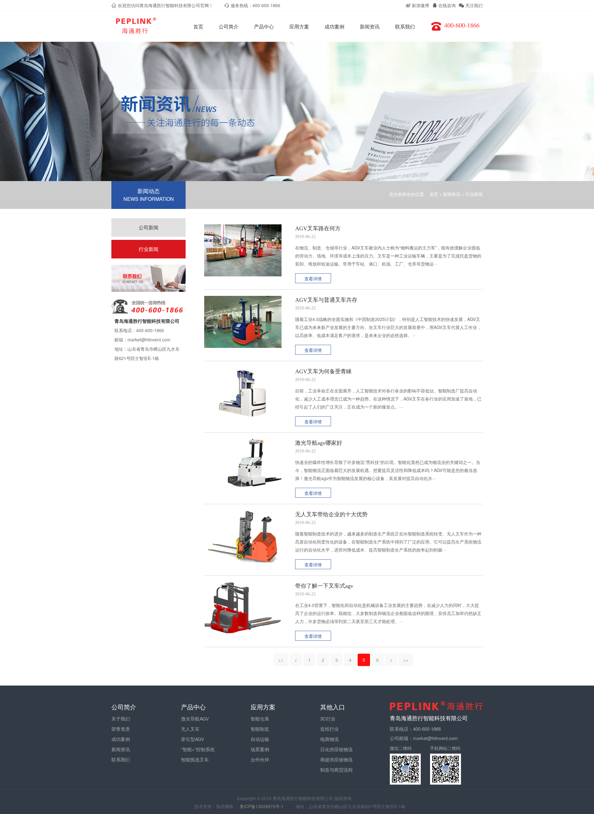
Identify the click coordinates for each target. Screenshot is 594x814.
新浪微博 (420, 5)
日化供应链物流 (336, 749)
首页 (198, 26)
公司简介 (229, 26)
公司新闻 (148, 227)
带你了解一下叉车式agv (324, 586)
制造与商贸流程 (336, 769)
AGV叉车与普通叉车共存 (326, 300)
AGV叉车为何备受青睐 (323, 371)
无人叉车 (190, 728)
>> (405, 660)
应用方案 (299, 26)
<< (280, 660)
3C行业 (327, 718)
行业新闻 (474, 194)
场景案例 (260, 749)
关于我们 (120, 718)
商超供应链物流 (336, 759)
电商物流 (329, 739)
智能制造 (260, 728)
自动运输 (260, 739)
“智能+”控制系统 (198, 749)
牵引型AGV (192, 739)
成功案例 (334, 26)
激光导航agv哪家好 (318, 443)
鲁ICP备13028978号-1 (264, 806)
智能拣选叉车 (195, 759)
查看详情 (313, 278)
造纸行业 (329, 728)
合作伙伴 (260, 759)
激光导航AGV (195, 718)
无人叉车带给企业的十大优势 (331, 514)
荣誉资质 (120, 728)
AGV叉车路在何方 (318, 228)
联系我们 (405, 26)
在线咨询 (446, 5)
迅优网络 (224, 806)
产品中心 (264, 26)
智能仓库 (260, 718)
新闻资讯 (370, 26)
